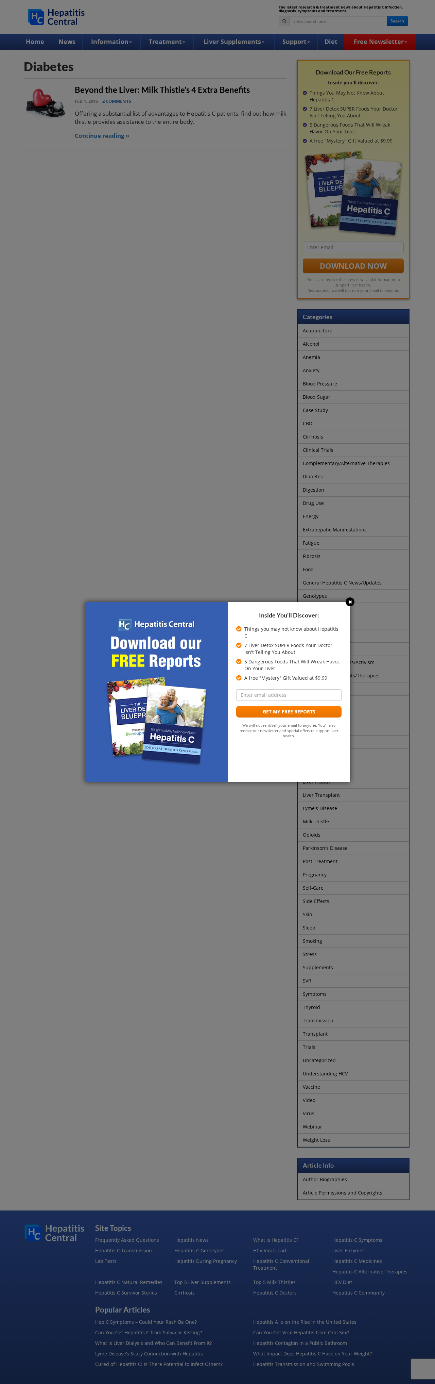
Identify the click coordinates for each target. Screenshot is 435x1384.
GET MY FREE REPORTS (289, 711)
